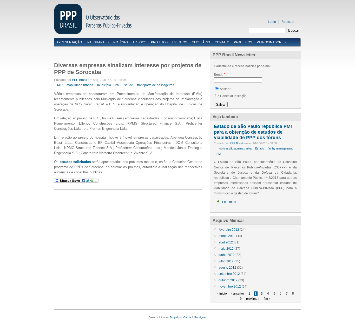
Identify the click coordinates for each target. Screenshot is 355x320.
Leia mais (229, 202)
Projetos (159, 42)
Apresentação (69, 42)
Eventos (179, 42)
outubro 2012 (228, 280)
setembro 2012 (229, 274)
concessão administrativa (235, 148)
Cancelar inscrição (233, 96)
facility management (280, 148)
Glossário (201, 42)
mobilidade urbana (80, 85)
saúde (128, 85)
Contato (222, 42)
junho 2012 (227, 255)
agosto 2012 (227, 267)
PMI (117, 85)
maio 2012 (226, 248)
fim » (267, 299)
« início (222, 293)
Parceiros (243, 42)
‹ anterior (237, 293)
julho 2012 (226, 261)
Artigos (139, 42)
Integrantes (98, 42)
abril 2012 (226, 242)
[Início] (93, 33)
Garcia (187, 317)
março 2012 (227, 236)
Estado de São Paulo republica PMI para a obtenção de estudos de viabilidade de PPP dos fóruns (253, 132)
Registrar (287, 22)
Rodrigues (200, 317)
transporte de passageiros (155, 85)
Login (272, 22)
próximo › (252, 299)
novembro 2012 (230, 286)
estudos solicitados (75, 162)
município (104, 85)
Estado (259, 148)
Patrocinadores (271, 42)
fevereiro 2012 (229, 230)
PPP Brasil (79, 80)
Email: (219, 74)
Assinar (225, 89)
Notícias (120, 42)
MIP (60, 85)
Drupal (174, 317)
